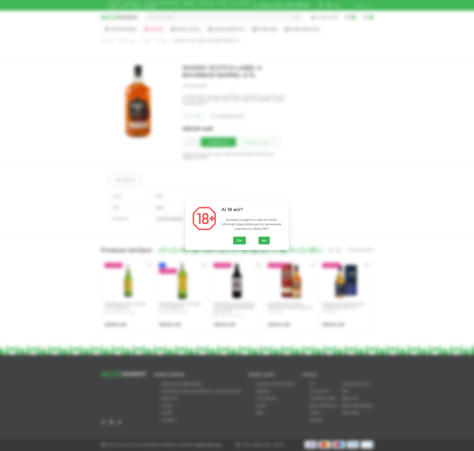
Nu (264, 240)
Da (239, 240)
